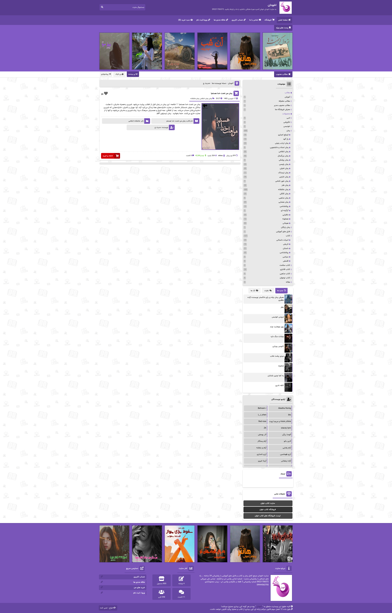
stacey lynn (286, 428)
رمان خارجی (283, 176)
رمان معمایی (283, 202)
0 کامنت (189, 156)
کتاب (288, 235)
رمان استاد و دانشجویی (279, 147)
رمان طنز (285, 185)
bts (289, 415)
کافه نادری (279, 385)
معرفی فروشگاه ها (282, 109)
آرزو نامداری (261, 454)
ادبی (288, 118)
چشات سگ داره (277, 336)
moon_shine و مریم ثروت (280, 421)
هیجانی (285, 223)
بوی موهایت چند (277, 326)
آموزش (287, 97)
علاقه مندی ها (219, 20)
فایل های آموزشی (283, 231)
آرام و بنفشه (261, 447)
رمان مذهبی (283, 198)
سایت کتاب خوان (268, 503)
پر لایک (118, 74)
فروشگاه (268, 20)
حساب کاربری (237, 20)
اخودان (259, 606)
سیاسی (285, 256)
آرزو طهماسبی (285, 454)
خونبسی (286, 126)
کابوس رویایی (278, 346)
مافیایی (285, 214)
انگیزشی (286, 122)
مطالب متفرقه (284, 101)
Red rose (262, 421)
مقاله (288, 282)
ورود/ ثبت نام (139, 593)
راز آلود (285, 139)
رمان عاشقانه (194, 98)
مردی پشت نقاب (277, 356)
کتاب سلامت (285, 265)
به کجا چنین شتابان (276, 375)
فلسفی (285, 261)
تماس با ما (253, 20)
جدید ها (280, 290)
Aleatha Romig (284, 408)
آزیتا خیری (262, 461)
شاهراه (281, 366)
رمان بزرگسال (283, 156)
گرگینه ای (284, 210)
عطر (282, 307)
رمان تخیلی (284, 168)
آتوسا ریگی (286, 434)
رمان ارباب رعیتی (281, 143)
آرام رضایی (287, 447)
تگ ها (253, 290)
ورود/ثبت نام (201, 20)
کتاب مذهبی (285, 273)
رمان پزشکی (283, 160)
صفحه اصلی (283, 20)
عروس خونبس (278, 317)
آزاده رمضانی (286, 461)
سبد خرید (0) (184, 20)
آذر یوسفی (262, 434)
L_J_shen (262, 415)
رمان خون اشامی (281, 181)
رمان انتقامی (204, 98)
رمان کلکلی (284, 193)
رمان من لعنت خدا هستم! (221, 93)
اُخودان (230, 83)
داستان (285, 248)
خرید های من (139, 587)
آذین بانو (287, 441)
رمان (210, 98)
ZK (265, 428)
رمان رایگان (285, 227)
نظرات (266, 290)
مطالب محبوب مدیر (282, 105)
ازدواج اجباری (283, 134)
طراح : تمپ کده (106, 608)
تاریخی (285, 244)
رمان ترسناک (283, 172)
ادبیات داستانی (282, 240)
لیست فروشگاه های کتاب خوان (268, 515)
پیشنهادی (104, 74)
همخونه (285, 219)
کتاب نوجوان (285, 277)
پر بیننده (131, 74)
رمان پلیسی (283, 164)
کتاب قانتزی (285, 269)
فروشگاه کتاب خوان (268, 509)
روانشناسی (284, 206)
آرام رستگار (262, 441)
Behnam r (262, 408)
